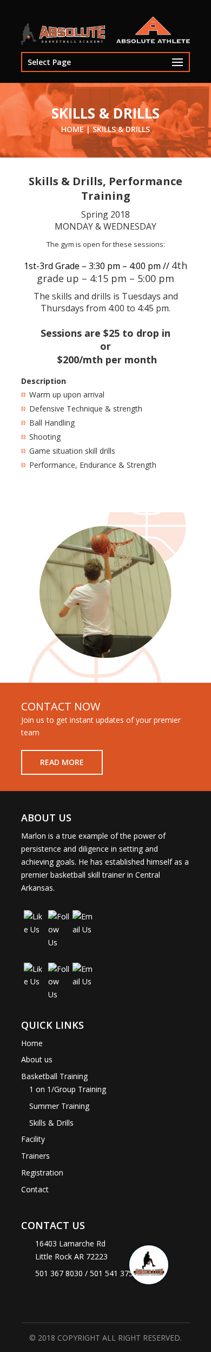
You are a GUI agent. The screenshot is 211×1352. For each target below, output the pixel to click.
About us (36, 1059)
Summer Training (59, 1106)
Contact (35, 1189)
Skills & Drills (51, 1123)
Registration (42, 1172)
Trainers (35, 1156)
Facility (33, 1139)
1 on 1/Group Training (67, 1089)
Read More (62, 762)
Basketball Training (54, 1076)
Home (32, 1043)
